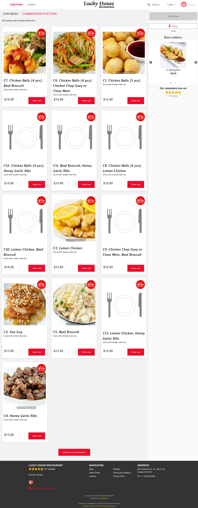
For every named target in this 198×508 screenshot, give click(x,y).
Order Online (16, 4)
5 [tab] (179, 83)
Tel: (146, 476)
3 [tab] (171, 83)
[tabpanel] (173, 60)
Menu (91, 469)
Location (31, 4)
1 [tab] (162, 83)
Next (195, 62)
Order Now (173, 16)
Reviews (116, 469)
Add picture (41, 33)
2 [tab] (166, 83)
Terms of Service (103, 506)
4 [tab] (175, 83)
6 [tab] (184, 83)
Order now (36, 100)
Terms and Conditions (122, 472)
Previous (150, 62)
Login (170, 4)
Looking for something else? (74, 452)
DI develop (103, 498)
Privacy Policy (119, 476)
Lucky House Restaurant (46, 465)
